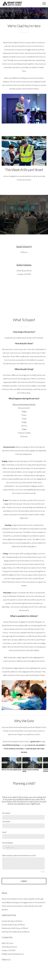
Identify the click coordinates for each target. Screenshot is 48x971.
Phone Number (7, 843)
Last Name (6, 821)
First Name (6, 813)
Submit (24, 881)
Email (4, 832)
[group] (11, 764)
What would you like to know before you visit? (19, 855)
